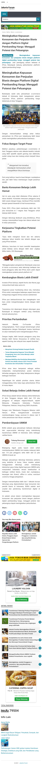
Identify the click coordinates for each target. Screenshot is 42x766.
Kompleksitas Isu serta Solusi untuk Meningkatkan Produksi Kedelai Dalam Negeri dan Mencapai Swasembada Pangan (24, 640)
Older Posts (36, 555)
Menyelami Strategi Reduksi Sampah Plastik (19, 349)
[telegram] (25, 513)
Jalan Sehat (5, 738)
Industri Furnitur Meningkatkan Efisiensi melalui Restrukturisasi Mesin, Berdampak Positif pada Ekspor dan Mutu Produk (22, 631)
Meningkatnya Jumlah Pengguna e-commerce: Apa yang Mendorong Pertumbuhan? (20, 664)
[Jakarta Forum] (7, 8)
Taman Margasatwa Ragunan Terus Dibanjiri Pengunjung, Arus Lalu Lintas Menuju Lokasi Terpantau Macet (19, 354)
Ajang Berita (5, 722)
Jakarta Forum (23, 763)
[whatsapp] (20, 513)
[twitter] (9, 513)
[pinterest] (15, 513)
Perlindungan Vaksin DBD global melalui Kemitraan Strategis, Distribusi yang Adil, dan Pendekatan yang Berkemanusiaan (20, 750)
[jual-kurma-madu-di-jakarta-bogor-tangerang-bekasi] (21, 261)
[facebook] (4, 513)
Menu (4, 14)
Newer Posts (6, 555)
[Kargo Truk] (21, 29)
